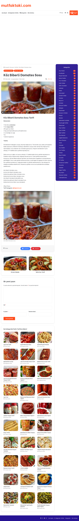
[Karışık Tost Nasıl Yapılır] (27, 442)
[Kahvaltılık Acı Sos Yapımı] (44, 408)
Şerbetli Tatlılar (62, 95)
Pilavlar (61, 115)
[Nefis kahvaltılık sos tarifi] (44, 371)
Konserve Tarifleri (14, 67)
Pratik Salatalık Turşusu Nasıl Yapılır (43, 505)
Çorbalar (61, 103)
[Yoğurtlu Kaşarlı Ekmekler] (44, 442)
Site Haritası (31, 13)
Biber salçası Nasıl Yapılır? (27, 415)
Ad (5, 305)
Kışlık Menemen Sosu (25, 344)
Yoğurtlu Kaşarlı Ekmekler (44, 449)
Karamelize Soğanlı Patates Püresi (44, 487)
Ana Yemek (61, 70)
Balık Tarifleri (62, 132)
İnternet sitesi (32, 311)
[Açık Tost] (11, 389)
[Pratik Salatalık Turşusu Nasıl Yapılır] (44, 497)
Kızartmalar (62, 110)
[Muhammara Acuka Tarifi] (44, 354)
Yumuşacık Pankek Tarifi (26, 486)
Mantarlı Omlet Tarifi (9, 468)
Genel (60, 142)
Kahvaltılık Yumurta (9, 505)
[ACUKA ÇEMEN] (27, 460)
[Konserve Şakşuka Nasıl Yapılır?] (27, 371)
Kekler (60, 90)
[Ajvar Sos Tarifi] (11, 337)
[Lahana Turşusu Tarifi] (11, 408)
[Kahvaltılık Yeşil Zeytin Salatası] (27, 497)
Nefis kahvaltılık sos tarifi (44, 378)
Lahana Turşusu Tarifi (9, 415)
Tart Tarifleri (62, 150)
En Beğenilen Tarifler (13, 13)
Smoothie (61, 165)
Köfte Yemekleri (63, 85)
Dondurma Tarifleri (63, 162)
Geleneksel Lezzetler (64, 120)
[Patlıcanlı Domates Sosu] (44, 389)
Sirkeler (61, 152)
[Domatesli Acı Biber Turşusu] (27, 425)
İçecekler (61, 157)
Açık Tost (6, 397)
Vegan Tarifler (62, 170)
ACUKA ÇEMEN (24, 468)
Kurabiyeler (62, 73)
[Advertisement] (39, 27)
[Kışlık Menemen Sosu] (27, 337)
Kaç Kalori (61, 172)
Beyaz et (61, 100)
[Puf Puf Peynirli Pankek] (44, 337)
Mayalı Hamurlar (63, 75)
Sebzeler (61, 167)
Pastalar (61, 98)
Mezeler (61, 118)
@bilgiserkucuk (17, 188)
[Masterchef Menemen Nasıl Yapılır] (27, 389)
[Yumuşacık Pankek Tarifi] (27, 479)
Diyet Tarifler (62, 130)
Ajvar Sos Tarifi (7, 344)
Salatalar (61, 88)
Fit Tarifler (61, 160)
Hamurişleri (61, 93)
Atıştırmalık (7, 486)
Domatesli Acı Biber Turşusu (27, 432)
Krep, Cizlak (7, 432)
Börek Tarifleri (62, 78)
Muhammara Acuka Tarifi (43, 361)
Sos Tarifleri (62, 147)
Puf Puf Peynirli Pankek (43, 344)
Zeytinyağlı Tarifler (63, 123)
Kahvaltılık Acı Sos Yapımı (44, 415)
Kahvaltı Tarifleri (18, 70)
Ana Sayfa (4, 13)
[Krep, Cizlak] (11, 425)
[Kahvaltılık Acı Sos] (11, 354)
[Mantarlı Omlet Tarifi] (11, 460)
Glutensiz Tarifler (63, 175)
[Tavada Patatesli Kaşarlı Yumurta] (11, 442)
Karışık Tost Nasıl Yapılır (26, 449)
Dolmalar (61, 145)
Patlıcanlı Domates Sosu (43, 397)
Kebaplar (61, 108)
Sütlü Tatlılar (62, 83)
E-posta (6, 311)
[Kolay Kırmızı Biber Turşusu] (44, 425)
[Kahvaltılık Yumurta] (11, 497)
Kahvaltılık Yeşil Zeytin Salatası (26, 505)
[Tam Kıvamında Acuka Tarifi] (27, 354)
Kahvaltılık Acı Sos (8, 361)
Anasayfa (6, 67)
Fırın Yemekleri (62, 80)
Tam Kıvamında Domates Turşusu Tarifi (10, 379)
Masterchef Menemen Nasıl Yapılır (27, 397)
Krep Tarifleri (62, 128)
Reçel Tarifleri (62, 155)
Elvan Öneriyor (62, 140)
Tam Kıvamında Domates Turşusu (43, 468)
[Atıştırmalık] (11, 479)
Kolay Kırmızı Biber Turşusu (44, 432)
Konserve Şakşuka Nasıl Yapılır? (26, 379)
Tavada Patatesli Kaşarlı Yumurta (10, 450)
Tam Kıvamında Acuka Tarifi (27, 361)
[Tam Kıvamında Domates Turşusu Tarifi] (11, 371)
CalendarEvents (63, 177)
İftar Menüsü (62, 135)
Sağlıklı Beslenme (63, 137)
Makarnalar (61, 125)
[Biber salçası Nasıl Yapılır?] (27, 408)
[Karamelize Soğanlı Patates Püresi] (44, 479)
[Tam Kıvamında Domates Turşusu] (44, 460)
